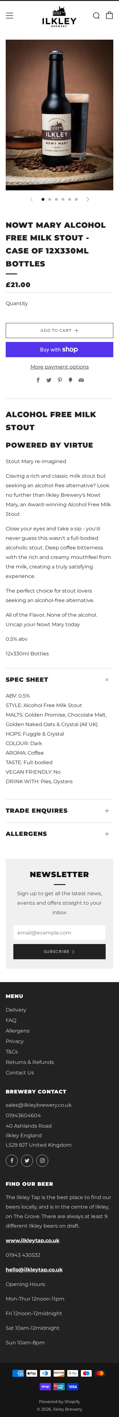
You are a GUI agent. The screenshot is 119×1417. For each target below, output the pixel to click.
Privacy (15, 1041)
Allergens (18, 1031)
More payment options (59, 367)
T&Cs (12, 1052)
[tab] (43, 199)
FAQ (11, 1020)
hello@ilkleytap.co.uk (34, 1270)
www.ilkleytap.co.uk (32, 1240)
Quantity (17, 303)
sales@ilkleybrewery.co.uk (39, 1105)
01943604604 (23, 1115)
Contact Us (20, 1073)
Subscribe (56, 951)
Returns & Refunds (30, 1062)
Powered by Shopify (59, 1401)
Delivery (16, 1010)
